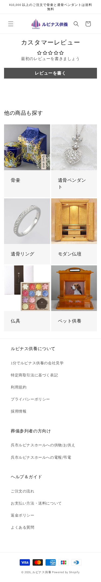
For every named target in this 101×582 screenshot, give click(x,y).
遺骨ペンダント (72, 183)
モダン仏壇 (70, 254)
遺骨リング (22, 254)
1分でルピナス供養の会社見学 (37, 363)
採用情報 (18, 411)
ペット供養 (70, 321)
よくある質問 (22, 527)
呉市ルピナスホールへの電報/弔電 (41, 457)
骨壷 (15, 180)
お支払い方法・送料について (36, 503)
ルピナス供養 (41, 572)
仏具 (15, 321)
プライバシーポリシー (30, 399)
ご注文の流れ (22, 491)
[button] (11, 24)
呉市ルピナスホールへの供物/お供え (43, 445)
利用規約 (18, 387)
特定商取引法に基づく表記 (34, 375)
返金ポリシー (22, 515)
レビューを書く (50, 73)
